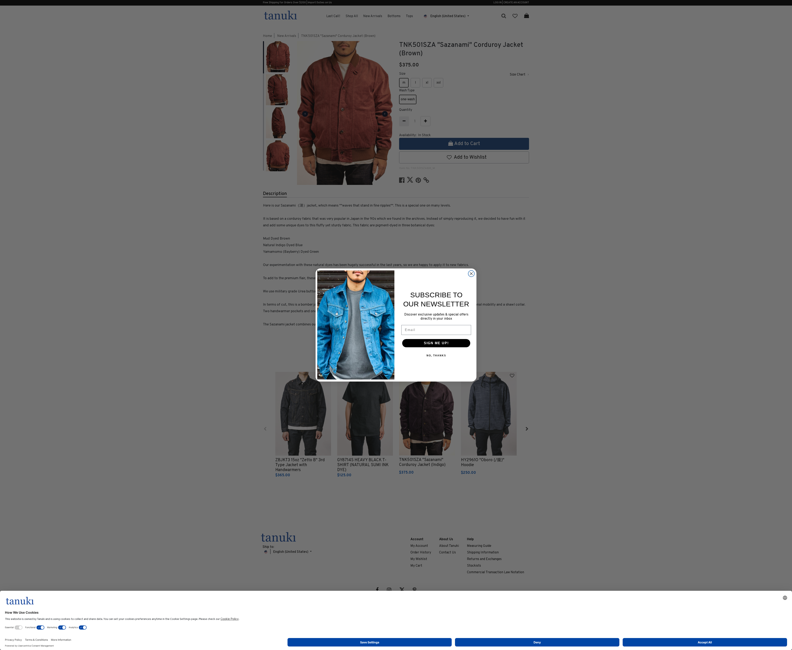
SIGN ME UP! (436, 343)
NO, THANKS (436, 355)
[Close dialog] (471, 274)
